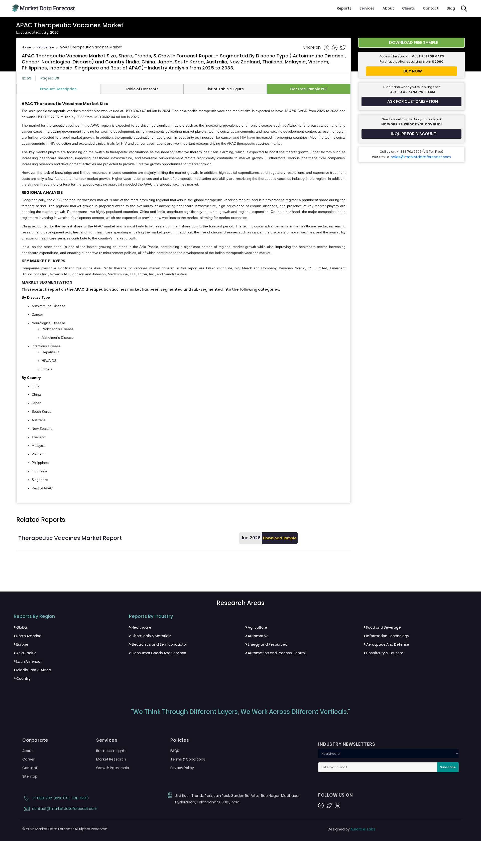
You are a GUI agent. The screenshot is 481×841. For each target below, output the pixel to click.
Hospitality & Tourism (383, 652)
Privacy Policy (182, 767)
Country (22, 678)
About (388, 8)
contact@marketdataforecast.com (64, 808)
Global (21, 627)
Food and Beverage (382, 627)
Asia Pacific (25, 652)
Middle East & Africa (32, 669)
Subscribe (448, 767)
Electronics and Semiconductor (158, 644)
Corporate (35, 740)
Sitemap (29, 776)
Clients (408, 8)
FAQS (174, 750)
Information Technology (386, 635)
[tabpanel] (183, 296)
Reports (344, 8)
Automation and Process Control (275, 652)
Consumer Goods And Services (157, 652)
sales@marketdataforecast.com (421, 156)
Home (26, 47)
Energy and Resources (266, 644)
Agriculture (256, 627)
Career (28, 759)
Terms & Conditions (187, 759)
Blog (451, 8)
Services (367, 8)
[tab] (58, 89)
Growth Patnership (112, 767)
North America (28, 635)
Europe (21, 644)
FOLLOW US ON (335, 795)
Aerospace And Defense (386, 644)
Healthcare (45, 47)
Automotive (257, 635)
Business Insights (111, 750)
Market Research (111, 759)
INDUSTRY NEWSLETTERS (346, 744)
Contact (431, 8)
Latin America (27, 661)
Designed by (351, 829)
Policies (179, 740)
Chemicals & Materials (150, 635)
